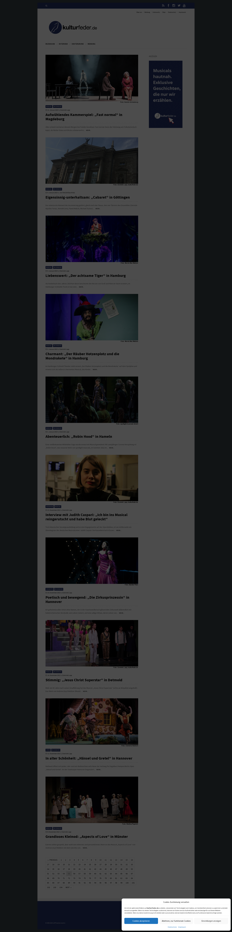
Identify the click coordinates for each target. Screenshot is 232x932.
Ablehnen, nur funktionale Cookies (176, 921)
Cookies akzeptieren (141, 921)
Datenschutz (172, 927)
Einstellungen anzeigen (211, 921)
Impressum (182, 927)
